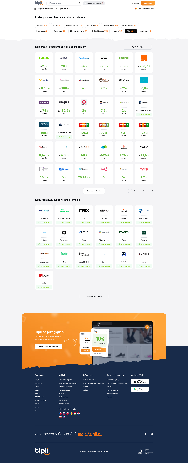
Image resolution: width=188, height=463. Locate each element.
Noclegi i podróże (74, 25)
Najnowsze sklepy (137, 47)
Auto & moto (146, 31)
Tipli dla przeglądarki (65, 386)
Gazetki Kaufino (64, 404)
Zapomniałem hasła (113, 393)
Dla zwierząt (60, 31)
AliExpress (38, 383)
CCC (36, 410)
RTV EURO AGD (40, 397)
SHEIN (37, 407)
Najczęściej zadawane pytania (68, 383)
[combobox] (64, 3)
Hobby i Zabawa (100, 31)
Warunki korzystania (89, 380)
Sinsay (37, 390)
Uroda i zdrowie (110, 25)
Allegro (37, 380)
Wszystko (42, 25)
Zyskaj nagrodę (99, 349)
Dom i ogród (42, 31)
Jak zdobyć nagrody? (65, 380)
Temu (37, 386)
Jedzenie (117, 31)
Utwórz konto (148, 3)
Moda (57, 25)
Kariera (85, 390)
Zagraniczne (92, 25)
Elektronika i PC (129, 25)
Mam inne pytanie (112, 390)
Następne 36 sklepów (94, 191)
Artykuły (61, 393)
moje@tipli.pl (90, 434)
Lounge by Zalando (41, 400)
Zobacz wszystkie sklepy (94, 296)
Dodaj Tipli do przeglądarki (48, 346)
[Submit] (80, 3)
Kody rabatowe (64, 397)
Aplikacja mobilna (64, 390)
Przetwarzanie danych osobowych (93, 383)
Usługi (131, 31)
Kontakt (109, 397)
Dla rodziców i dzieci (79, 31)
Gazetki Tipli (63, 400)
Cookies (85, 386)
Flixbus (37, 393)
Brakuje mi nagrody (113, 380)
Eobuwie (37, 404)
